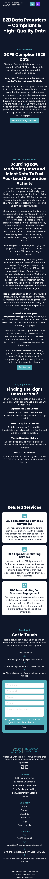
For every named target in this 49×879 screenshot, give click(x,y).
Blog (24, 821)
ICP (24, 103)
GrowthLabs (28, 877)
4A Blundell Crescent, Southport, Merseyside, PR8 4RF (24, 675)
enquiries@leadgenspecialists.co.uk (24, 659)
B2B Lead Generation (24, 781)
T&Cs (13, 872)
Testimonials (24, 825)
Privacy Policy (21, 872)
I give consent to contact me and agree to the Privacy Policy (24, 721)
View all (24, 796)
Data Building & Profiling (24, 789)
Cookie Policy (33, 872)
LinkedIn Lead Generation (24, 785)
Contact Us (24, 367)
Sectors (24, 810)
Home (24, 806)
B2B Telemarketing (24, 778)
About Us (24, 814)
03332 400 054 (24, 652)
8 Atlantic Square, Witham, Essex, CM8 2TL (24, 666)
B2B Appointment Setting (24, 793)
